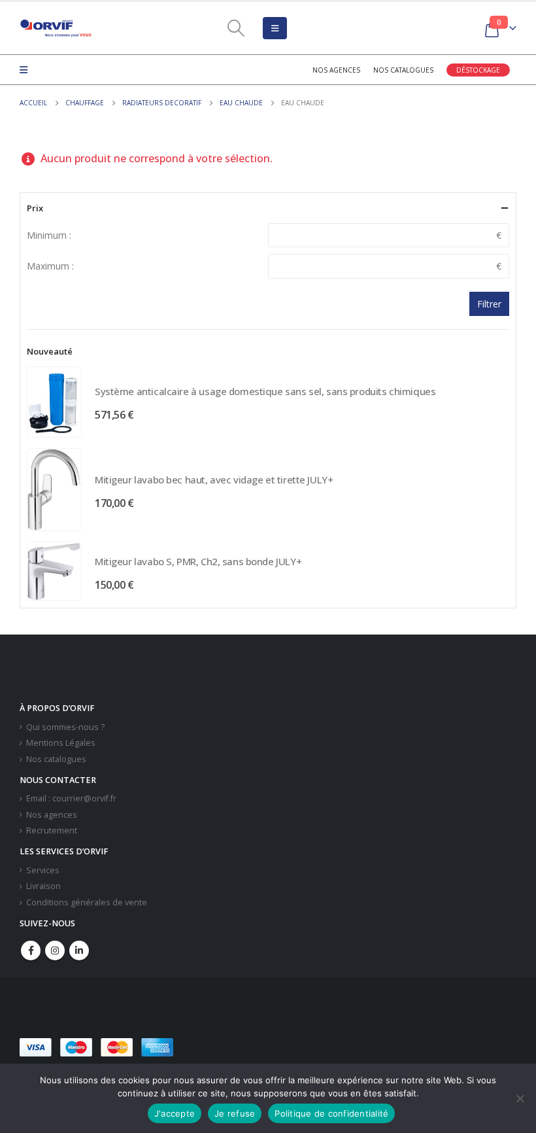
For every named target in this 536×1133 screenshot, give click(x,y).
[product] (54, 402)
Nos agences (336, 70)
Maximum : (50, 266)
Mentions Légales (60, 742)
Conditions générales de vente (86, 902)
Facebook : (31, 950)
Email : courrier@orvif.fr (71, 798)
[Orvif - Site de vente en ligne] (56, 28)
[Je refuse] (519, 1098)
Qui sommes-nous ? (65, 727)
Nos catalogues (403, 70)
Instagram (55, 950)
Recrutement (51, 830)
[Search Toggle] (236, 28)
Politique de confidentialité (331, 1113)
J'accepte (174, 1113)
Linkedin (79, 950)
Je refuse (234, 1113)
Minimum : (49, 235)
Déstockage (478, 70)
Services (42, 870)
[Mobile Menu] (275, 28)
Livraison (43, 886)
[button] (273, 1047)
